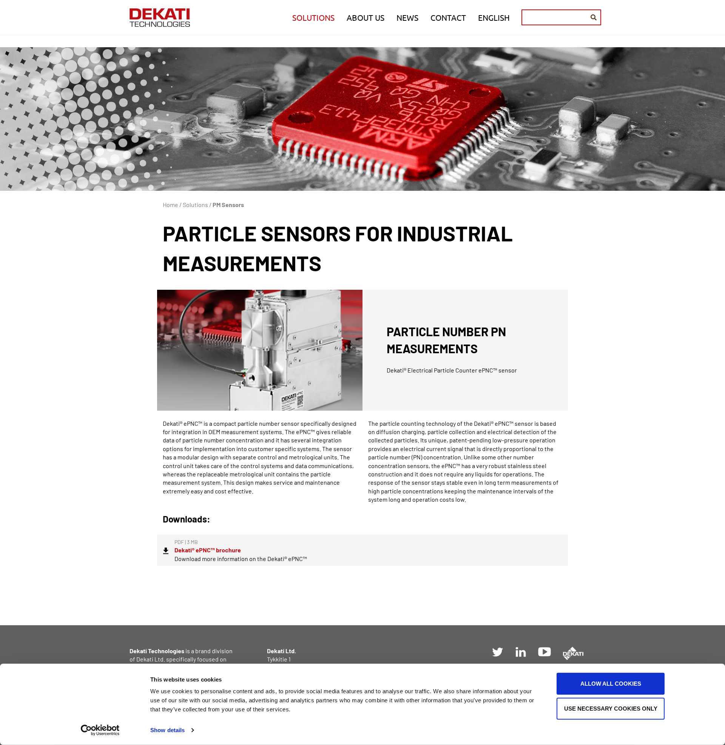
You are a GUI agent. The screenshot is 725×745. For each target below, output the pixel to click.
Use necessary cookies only (610, 708)
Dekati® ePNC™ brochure (207, 549)
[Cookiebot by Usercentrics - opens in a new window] (100, 730)
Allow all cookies (610, 683)
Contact (448, 17)
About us (365, 17)
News (407, 17)
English (494, 17)
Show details (167, 730)
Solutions (313, 17)
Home (170, 204)
